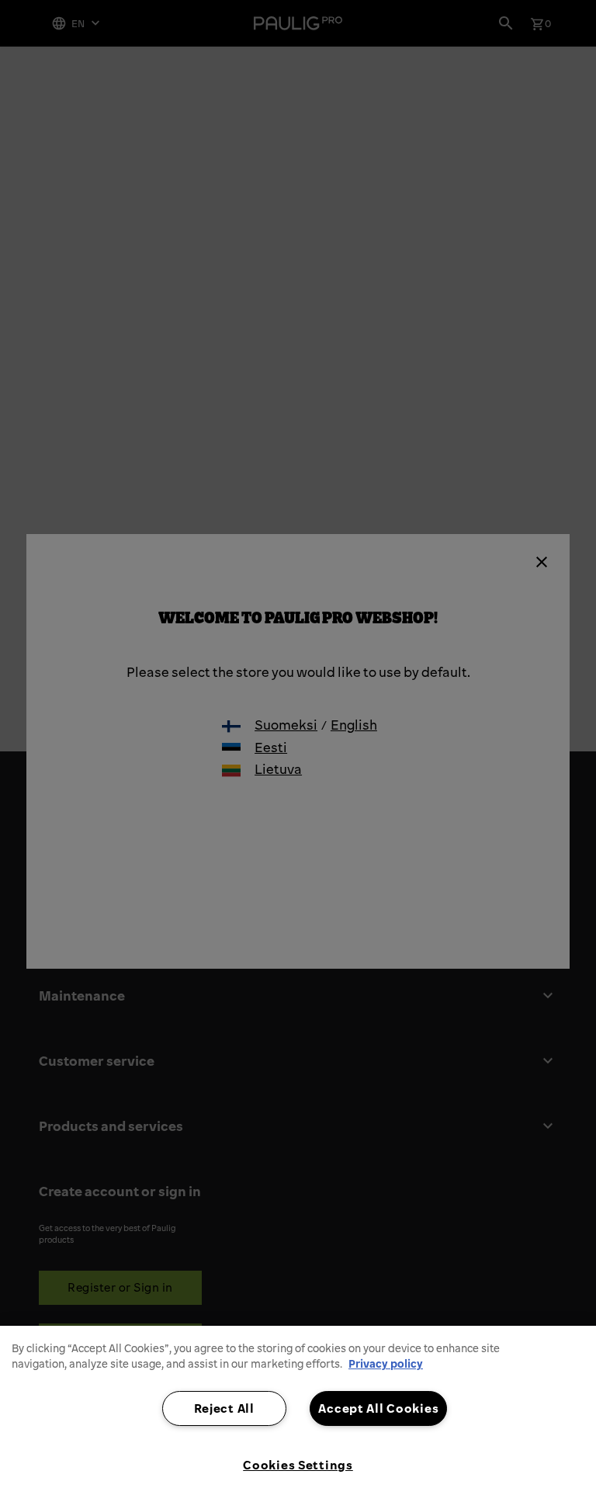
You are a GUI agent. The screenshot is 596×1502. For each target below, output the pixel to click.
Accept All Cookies (378, 1408)
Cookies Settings (298, 1465)
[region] (298, 1414)
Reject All (224, 1408)
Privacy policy (385, 1364)
